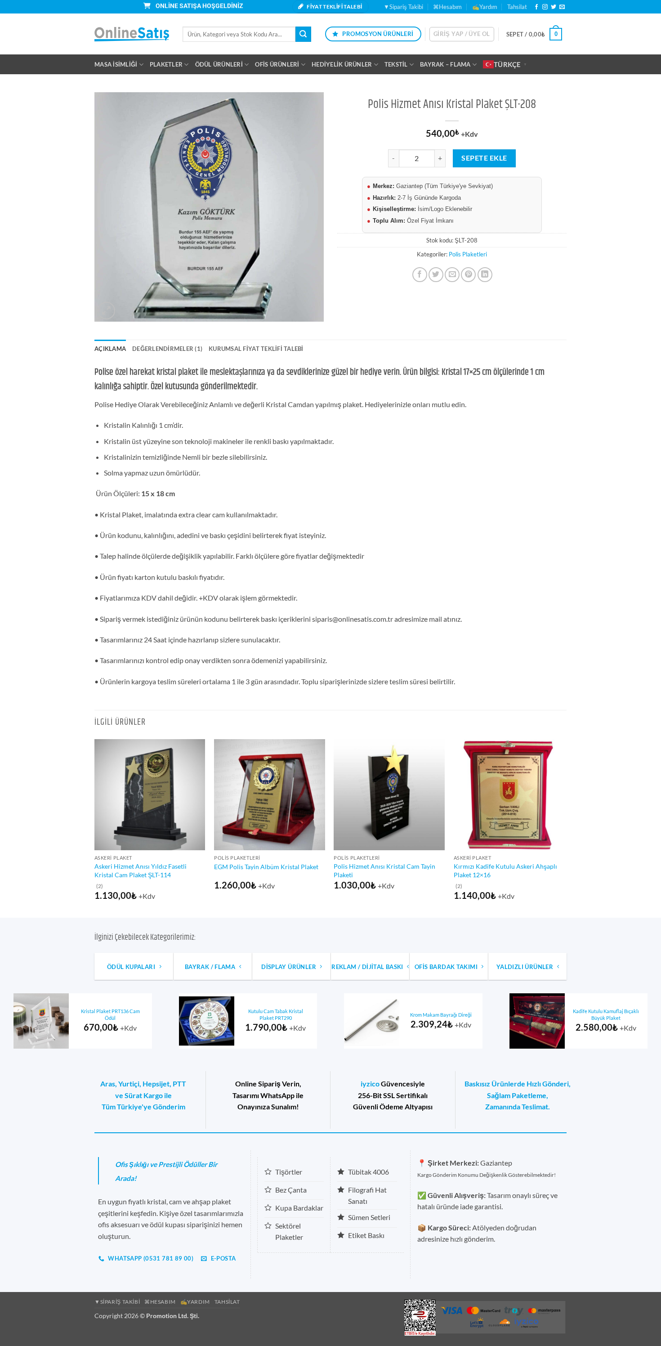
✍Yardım (484, 6)
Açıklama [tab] (110, 348)
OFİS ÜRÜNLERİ (277, 64)
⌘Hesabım (447, 6)
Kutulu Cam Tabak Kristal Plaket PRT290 (275, 1014)
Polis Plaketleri (468, 254)
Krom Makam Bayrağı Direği (441, 1015)
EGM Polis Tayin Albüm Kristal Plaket (266, 866)
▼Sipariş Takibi (403, 6)
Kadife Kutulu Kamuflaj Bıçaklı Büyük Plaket (606, 1014)
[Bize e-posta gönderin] (562, 7)
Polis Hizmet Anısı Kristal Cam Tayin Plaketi (384, 870)
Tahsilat (517, 6)
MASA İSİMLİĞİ (115, 64)
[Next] (564, 827)
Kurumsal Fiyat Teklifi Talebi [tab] (256, 348)
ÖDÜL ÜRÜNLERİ (219, 64)
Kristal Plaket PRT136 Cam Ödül (110, 1014)
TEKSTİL (396, 64)
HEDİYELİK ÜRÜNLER (342, 64)
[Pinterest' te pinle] (468, 274)
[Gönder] (303, 34)
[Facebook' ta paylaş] (419, 274)
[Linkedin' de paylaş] (485, 274)
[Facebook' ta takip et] (536, 7)
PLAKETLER (166, 64)
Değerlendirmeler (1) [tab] (167, 348)
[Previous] (95, 827)
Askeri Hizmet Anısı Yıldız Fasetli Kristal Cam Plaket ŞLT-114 (140, 870)
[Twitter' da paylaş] (436, 274)
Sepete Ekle (484, 158)
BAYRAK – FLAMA (445, 64)
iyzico (370, 1083)
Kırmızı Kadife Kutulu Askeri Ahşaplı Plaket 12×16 (505, 870)
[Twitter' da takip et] (553, 7)
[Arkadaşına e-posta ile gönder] (452, 274)
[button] (461, 34)
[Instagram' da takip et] (545, 7)
